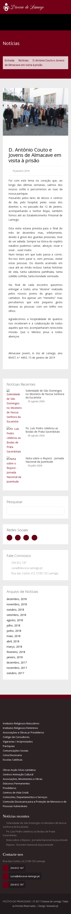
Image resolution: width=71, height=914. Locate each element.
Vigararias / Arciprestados (18, 741)
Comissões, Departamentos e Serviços (25, 797)
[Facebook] (10, 537)
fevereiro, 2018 (16, 652)
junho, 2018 (14, 631)
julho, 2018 (13, 625)
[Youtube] (27, 537)
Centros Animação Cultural (18, 774)
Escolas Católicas (13, 759)
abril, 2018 (13, 641)
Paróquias (9, 746)
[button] (8, 111)
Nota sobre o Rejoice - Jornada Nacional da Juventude (45, 459)
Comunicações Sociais (15, 750)
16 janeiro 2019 (21, 170)
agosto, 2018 (15, 620)
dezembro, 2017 (17, 662)
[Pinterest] (35, 537)
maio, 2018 (13, 636)
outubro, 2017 (15, 673)
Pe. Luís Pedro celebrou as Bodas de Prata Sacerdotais (43, 429)
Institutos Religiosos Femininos (20, 728)
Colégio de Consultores (16, 737)
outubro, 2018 (15, 609)
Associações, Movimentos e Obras (22, 779)
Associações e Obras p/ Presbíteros (23, 732)
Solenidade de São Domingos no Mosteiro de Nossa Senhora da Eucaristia (45, 394)
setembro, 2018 (16, 615)
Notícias (24, 60)
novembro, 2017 (17, 668)
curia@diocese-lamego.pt (27, 568)
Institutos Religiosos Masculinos (21, 723)
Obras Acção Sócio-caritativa (19, 770)
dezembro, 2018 (17, 599)
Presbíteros (9, 788)
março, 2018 (14, 646)
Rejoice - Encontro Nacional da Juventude (29, 844)
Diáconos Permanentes (16, 783)
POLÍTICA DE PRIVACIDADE (17, 901)
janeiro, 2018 (15, 657)
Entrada (9, 60)
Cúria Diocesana (12, 755)
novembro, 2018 (17, 604)
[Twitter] (19, 537)
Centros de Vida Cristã (15, 792)
